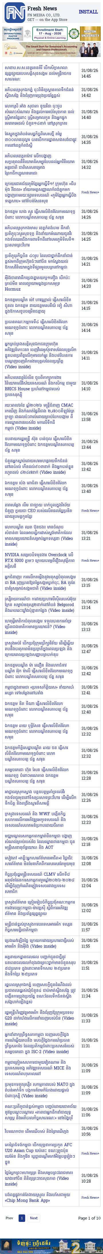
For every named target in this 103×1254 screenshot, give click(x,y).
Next (33, 1218)
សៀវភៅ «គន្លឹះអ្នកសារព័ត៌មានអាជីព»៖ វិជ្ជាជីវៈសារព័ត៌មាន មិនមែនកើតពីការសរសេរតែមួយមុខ (40, 861)
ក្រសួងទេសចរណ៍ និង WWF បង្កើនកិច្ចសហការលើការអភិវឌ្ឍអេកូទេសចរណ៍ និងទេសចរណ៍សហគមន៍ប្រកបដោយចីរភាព (35, 820)
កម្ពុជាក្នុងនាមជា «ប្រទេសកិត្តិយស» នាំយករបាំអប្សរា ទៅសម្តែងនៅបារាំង (39, 690)
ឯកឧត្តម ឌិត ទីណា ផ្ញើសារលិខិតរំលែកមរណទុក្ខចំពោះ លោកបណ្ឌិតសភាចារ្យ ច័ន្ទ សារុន (36, 709)
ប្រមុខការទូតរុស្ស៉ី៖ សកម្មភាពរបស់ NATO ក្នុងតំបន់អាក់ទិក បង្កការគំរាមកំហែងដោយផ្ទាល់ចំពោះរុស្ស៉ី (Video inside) (40, 1090)
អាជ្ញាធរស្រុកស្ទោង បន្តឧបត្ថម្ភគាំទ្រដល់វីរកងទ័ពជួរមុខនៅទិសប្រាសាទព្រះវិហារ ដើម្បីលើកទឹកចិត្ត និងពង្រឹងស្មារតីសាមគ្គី (40, 798)
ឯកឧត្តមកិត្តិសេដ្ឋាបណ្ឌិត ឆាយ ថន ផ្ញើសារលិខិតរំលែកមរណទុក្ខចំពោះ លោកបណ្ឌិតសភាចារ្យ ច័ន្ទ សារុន (36, 754)
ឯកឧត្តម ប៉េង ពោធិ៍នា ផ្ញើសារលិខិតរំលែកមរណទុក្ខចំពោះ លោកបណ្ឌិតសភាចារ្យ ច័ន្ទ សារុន (36, 489)
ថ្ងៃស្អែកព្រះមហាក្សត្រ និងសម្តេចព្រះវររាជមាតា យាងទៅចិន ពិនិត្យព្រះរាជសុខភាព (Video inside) (39, 1179)
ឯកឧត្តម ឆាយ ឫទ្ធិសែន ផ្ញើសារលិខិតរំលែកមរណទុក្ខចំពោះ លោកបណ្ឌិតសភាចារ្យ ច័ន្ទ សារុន (37, 731)
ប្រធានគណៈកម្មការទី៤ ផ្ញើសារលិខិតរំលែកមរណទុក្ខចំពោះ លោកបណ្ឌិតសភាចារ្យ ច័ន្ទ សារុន (36, 328)
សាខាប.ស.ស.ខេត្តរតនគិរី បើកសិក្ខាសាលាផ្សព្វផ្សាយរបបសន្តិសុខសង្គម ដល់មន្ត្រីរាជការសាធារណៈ (38, 74)
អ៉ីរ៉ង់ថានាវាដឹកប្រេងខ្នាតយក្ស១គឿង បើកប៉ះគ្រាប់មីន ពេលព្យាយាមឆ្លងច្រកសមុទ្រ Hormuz (37, 284)
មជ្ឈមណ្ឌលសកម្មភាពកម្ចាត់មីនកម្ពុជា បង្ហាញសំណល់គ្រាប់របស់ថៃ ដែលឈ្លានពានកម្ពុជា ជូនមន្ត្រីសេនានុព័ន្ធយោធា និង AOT (40, 842)
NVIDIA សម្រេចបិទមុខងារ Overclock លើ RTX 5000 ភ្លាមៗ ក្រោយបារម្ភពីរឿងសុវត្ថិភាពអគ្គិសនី (40, 561)
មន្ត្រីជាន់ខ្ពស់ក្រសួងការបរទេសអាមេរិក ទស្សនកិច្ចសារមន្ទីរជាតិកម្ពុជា (38, 927)
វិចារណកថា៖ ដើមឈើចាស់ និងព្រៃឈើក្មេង (37, 1132)
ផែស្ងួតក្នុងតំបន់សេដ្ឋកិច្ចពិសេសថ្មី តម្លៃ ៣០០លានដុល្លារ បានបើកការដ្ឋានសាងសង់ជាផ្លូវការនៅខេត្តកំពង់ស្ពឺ (40, 140)
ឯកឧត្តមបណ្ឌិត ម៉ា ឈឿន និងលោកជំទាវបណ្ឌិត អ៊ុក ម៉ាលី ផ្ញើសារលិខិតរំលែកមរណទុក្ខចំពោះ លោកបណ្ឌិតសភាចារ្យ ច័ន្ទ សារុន (39, 671)
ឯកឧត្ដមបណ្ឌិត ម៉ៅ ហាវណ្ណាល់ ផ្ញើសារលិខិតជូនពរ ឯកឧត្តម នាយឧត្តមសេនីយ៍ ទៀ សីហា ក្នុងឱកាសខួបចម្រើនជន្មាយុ (38, 306)
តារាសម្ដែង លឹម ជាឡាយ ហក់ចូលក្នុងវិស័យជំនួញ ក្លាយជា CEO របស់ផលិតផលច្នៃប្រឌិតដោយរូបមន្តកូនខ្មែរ (38, 511)
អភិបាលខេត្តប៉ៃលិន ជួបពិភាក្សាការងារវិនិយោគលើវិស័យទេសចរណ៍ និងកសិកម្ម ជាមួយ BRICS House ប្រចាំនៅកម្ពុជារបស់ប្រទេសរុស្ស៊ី (40, 386)
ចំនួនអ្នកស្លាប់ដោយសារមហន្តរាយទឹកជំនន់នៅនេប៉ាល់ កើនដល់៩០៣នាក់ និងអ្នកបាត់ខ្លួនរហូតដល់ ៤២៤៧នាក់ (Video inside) (39, 467)
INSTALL (88, 12)
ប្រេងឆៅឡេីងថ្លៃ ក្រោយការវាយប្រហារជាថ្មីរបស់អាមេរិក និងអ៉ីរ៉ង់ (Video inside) (39, 944)
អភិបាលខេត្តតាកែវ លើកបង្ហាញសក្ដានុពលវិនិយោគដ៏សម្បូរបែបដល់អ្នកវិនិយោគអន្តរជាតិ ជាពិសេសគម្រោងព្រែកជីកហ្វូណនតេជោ (40, 165)
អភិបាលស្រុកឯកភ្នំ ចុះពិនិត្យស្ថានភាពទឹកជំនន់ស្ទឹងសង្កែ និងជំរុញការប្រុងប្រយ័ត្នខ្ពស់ (39, 93)
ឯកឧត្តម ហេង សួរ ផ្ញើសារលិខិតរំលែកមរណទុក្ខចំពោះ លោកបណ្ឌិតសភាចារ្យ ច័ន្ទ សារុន (40, 215)
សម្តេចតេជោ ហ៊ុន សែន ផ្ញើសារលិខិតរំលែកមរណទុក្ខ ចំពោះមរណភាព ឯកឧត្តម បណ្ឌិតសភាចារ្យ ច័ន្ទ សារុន (37, 776)
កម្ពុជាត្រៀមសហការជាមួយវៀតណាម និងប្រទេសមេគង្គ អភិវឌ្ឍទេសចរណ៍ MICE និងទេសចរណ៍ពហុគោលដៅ (38, 1068)
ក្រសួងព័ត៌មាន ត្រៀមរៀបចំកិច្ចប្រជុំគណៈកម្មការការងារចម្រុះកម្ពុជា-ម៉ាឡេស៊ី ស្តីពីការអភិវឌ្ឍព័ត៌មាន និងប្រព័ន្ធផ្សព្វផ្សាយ (40, 908)
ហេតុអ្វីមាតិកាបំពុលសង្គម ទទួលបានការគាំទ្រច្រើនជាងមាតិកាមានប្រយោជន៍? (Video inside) (38, 627)
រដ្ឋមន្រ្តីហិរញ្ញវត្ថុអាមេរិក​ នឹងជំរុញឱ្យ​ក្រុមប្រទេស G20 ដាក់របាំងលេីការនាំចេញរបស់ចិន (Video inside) (39, 1018)
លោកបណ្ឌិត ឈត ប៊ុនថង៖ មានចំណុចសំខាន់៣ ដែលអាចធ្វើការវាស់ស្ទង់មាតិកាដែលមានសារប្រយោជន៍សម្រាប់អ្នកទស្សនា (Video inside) (39, 536)
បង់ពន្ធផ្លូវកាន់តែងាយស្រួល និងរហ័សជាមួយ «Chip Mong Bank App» (37, 1198)
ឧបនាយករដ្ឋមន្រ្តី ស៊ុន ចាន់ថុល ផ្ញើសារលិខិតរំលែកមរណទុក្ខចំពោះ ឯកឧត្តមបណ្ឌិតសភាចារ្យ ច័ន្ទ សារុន (39, 445)
